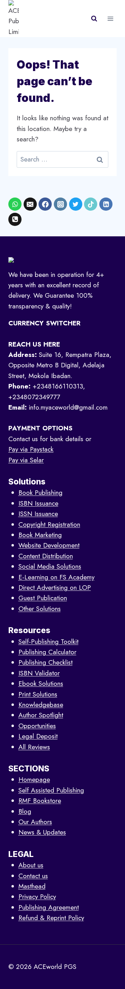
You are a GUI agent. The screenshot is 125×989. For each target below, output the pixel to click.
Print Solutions (37, 694)
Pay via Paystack (30, 449)
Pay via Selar (26, 460)
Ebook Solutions (40, 683)
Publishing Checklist (45, 662)
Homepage (34, 779)
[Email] (30, 204)
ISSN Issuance (38, 513)
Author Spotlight (40, 715)
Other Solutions (39, 608)
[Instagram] (60, 204)
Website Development (49, 545)
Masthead (31, 886)
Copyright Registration (49, 524)
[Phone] (15, 219)
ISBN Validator (39, 673)
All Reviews (34, 747)
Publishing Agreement (48, 907)
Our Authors (35, 821)
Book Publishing (40, 492)
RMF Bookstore (39, 800)
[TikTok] (90, 204)
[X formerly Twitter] (75, 204)
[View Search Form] (94, 18)
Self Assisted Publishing (51, 790)
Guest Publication (42, 598)
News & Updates (42, 832)
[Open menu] (110, 18)
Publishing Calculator (47, 652)
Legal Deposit (38, 736)
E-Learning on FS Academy (56, 577)
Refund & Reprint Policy (51, 917)
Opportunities (37, 725)
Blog (24, 811)
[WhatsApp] (15, 204)
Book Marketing (40, 535)
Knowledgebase (40, 704)
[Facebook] (45, 204)
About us (30, 865)
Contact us (33, 876)
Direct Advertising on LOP (54, 587)
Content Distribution (45, 556)
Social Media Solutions (49, 566)
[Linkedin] (105, 204)
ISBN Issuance (38, 503)
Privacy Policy (37, 896)
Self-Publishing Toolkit (48, 641)
